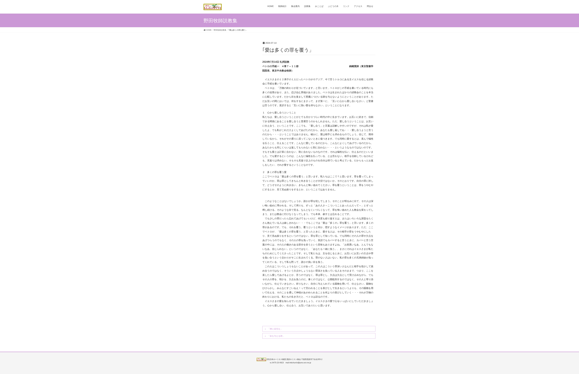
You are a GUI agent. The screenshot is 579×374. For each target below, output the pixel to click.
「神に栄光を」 (275, 329)
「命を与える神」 (276, 336)
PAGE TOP (563, 360)
